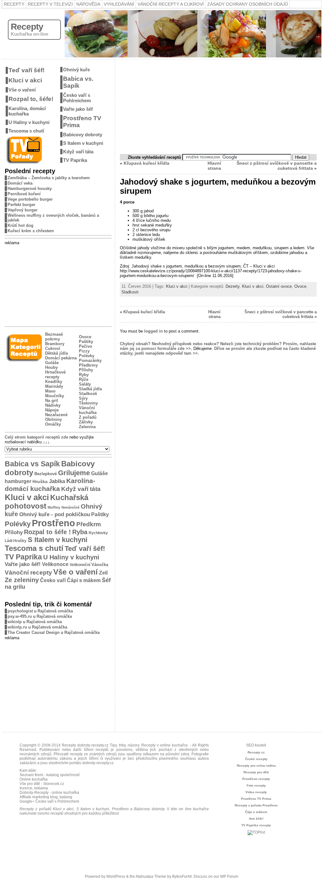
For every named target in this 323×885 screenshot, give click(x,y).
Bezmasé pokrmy (54, 336)
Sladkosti (88, 393)
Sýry (83, 398)
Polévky (86, 355)
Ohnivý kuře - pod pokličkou (54, 514)
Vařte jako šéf (78, 109)
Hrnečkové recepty (55, 374)
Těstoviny (88, 403)
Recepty (14, 4)
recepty (76, 754)
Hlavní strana (214, 166)
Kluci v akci (25, 80)
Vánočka (99, 564)
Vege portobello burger (30, 199)
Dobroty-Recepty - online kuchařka (49, 792)
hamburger (18, 481)
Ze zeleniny (22, 579)
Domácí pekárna (61, 358)
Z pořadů (88, 417)
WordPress (115, 876)
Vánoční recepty (28, 572)
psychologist (20, 611)
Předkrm (88, 524)
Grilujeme (74, 473)
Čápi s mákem (84, 580)
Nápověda (88, 4)
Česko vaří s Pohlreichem (77, 97)
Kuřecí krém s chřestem (31, 230)
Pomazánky (90, 360)
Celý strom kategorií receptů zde (36, 437)
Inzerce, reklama (34, 788)
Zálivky (86, 422)
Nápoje (52, 410)
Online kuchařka (34, 779)
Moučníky (54, 395)
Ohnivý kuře (76, 69)
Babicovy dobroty (82, 134)
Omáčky (53, 424)
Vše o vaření (22, 89)
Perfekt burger (21, 204)
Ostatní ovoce (279, 286)
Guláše (52, 362)
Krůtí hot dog (20, 225)
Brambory (54, 343)
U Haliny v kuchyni (29, 122)
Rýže (83, 379)
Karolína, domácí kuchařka (27, 111)
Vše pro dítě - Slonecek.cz (42, 784)
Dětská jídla (56, 353)
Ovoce (85, 336)
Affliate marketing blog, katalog (46, 797)
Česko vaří (53, 580)
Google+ (27, 801)
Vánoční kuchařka (88, 410)
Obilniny (53, 419)
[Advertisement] (58, 284)
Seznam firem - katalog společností (49, 775)
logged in (153, 331)
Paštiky (86, 341)
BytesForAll (182, 876)
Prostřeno (53, 523)
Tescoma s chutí (26, 130)
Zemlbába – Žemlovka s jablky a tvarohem (49, 177)
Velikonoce (55, 564)
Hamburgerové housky (30, 188)
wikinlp (15, 621)
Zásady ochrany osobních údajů (247, 4)
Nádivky (53, 405)
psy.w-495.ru (20, 616)
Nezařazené (56, 414)
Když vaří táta (78, 151)
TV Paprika (75, 160)
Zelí (103, 572)
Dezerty (232, 286)
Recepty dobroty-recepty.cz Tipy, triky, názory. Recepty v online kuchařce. (125, 745)
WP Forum (229, 876)
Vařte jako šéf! (23, 564)
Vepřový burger (23, 210)
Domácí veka (20, 183)
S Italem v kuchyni (83, 143)
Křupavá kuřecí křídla (146, 163)
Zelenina (87, 426)
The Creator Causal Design (34, 632)
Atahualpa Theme (151, 876)
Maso (50, 391)
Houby (51, 367)
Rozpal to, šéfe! (31, 99)
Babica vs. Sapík (78, 82)
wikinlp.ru (17, 627)
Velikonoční (80, 565)
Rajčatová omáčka (55, 611)
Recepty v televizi (50, 4)
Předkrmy (88, 365)
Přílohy (86, 370)
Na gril (51, 400)
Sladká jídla (90, 388)
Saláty (85, 384)
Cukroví (52, 348)
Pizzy (84, 351)
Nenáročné (70, 507)
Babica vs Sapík (32, 464)
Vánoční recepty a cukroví (171, 4)
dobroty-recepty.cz (98, 763)
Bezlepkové (45, 473)
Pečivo (85, 346)
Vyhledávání (119, 4)
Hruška (40, 481)
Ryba (79, 531)
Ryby (84, 374)
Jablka (57, 481)
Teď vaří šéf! (26, 70)
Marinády (54, 386)
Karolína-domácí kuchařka (50, 485)
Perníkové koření (24, 194)
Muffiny (54, 507)
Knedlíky (53, 381)
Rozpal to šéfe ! (47, 531)
